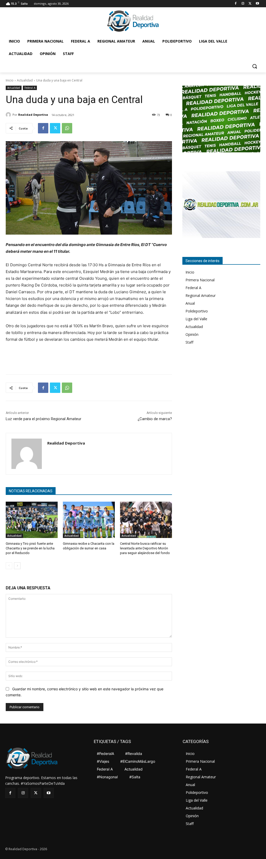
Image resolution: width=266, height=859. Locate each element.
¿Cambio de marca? (155, 419)
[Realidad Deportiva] (9, 114)
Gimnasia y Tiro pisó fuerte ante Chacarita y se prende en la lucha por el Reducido (30, 548)
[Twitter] (250, 4)
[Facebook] (236, 4)
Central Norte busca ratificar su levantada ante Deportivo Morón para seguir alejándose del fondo (145, 548)
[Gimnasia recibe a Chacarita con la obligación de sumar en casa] (89, 520)
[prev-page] (9, 565)
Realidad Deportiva (33, 115)
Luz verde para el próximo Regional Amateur (43, 419)
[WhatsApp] (67, 128)
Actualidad (25, 80)
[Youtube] (257, 4)
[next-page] (17, 565)
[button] (254, 66)
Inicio (10, 80)
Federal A (29, 88)
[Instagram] (243, 4)
